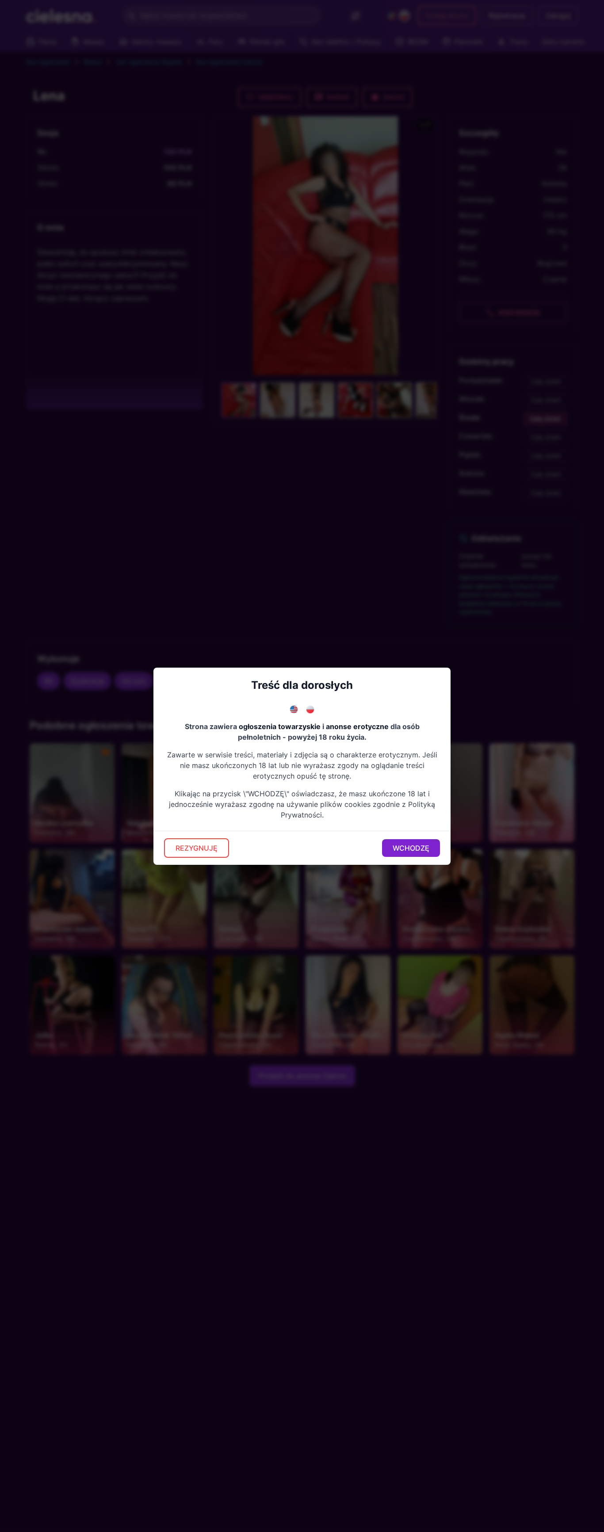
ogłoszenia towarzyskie (280, 726)
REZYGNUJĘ (197, 848)
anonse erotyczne (357, 726)
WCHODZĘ (411, 848)
